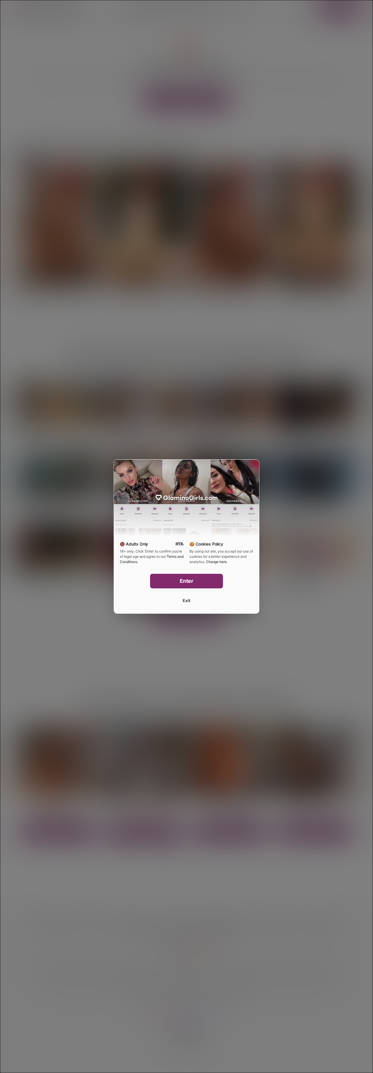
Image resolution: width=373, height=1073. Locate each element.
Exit (186, 600)
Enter (186, 581)
